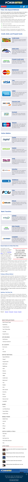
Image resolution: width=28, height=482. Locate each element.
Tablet (4, 428)
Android (4, 421)
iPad (3, 423)
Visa (3, 382)
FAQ (3, 442)
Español (19, 311)
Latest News (5, 446)
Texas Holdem (5, 411)
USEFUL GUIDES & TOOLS (8, 431)
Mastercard (5, 380)
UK (3, 349)
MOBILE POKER (6, 416)
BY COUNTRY (5, 344)
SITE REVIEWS (6, 337)
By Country (5, 346)
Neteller (4, 384)
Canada (4, 351)
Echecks (4, 373)
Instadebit (5, 401)
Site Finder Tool (6, 438)
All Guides (5, 433)
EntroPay (4, 391)
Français (15, 311)
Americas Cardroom (7, 341)
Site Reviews (5, 339)
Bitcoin (4, 394)
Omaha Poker (5, 413)
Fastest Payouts (6, 326)
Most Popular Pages (7, 322)
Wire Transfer (5, 389)
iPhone (4, 425)
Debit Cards (5, 363)
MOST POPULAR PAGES (8, 320)
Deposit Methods (6, 356)
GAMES (4, 404)
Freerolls (4, 331)
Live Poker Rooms (6, 408)
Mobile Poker (5, 418)
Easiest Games (6, 333)
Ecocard (4, 396)
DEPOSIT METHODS (7, 354)
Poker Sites (6, 470)
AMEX (4, 375)
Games (4, 406)
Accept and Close (14, 480)
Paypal (4, 359)
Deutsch (6, 311)
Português (11, 311)
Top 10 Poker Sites (6, 329)
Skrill (3, 368)
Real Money (5, 324)
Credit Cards (5, 377)
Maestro (4, 370)
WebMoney (5, 366)
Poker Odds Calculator (7, 440)
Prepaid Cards (5, 361)
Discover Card (5, 398)
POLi (4, 387)
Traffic (4, 435)
